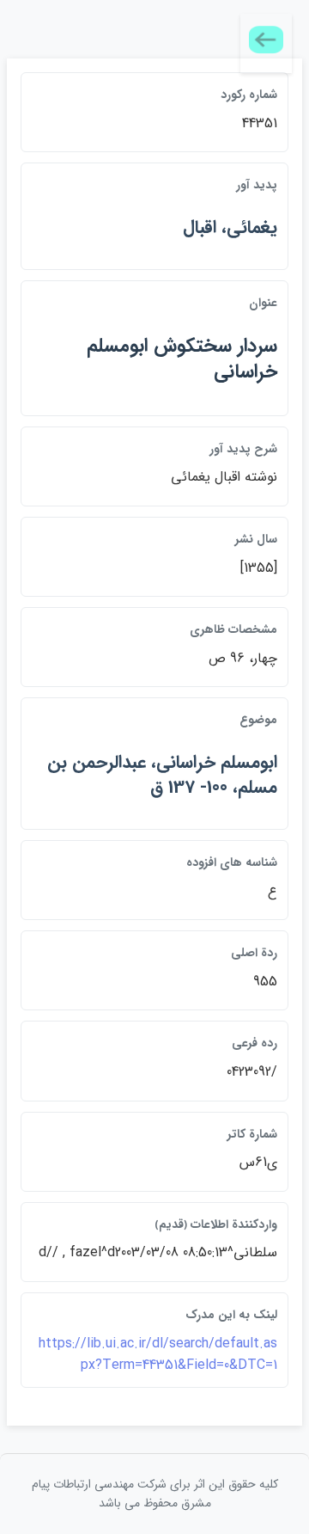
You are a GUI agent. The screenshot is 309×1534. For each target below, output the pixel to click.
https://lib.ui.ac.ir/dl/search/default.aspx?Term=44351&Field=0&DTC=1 (158, 1355)
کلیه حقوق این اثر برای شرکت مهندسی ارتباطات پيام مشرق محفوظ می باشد (155, 1494)
